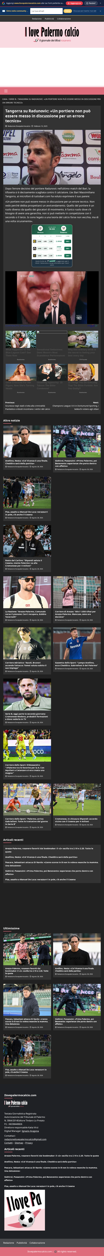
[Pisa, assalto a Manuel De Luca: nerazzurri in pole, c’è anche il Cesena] (27, 493)
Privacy (29, 1142)
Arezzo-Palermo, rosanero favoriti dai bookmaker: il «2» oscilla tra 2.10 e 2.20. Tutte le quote (49, 850)
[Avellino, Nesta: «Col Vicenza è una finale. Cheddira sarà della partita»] (27, 441)
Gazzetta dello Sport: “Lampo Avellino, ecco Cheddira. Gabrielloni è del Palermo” (76, 664)
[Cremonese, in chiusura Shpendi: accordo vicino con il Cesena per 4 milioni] (77, 799)
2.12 (50, 248)
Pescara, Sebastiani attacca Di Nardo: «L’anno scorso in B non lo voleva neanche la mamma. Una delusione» (51, 864)
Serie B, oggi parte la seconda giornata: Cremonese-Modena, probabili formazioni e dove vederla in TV (26, 716)
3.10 (45, 241)
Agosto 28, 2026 (37, 467)
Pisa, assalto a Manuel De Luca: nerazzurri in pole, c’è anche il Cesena (26, 513)
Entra (67, 11)
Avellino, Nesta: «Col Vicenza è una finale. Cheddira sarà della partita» (26, 462)
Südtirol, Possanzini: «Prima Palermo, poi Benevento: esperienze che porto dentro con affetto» (76, 463)
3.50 (39, 241)
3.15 (45, 248)
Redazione (37, 18)
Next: (76, 405)
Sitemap (19, 1142)
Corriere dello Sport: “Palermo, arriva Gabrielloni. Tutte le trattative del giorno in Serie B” (26, 821)
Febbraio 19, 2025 (40, 126)
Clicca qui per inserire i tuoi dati (84, 11)
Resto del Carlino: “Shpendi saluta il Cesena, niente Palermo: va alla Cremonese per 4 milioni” (23, 563)
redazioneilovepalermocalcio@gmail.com (25, 1139)
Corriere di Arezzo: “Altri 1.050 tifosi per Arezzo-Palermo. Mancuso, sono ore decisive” (75, 614)
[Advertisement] (52, 67)
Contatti (8, 1142)
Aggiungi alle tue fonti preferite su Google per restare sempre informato (50, 3)
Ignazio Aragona (30, 1131)
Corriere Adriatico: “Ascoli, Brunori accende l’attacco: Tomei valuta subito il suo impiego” (25, 665)
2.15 (50, 241)
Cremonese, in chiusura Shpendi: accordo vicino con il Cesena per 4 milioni (76, 820)
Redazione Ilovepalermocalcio (19, 126)
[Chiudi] (100, 3)
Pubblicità (49, 18)
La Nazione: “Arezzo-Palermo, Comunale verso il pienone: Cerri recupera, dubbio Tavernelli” (25, 614)
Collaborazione (64, 18)
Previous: (27, 405)
